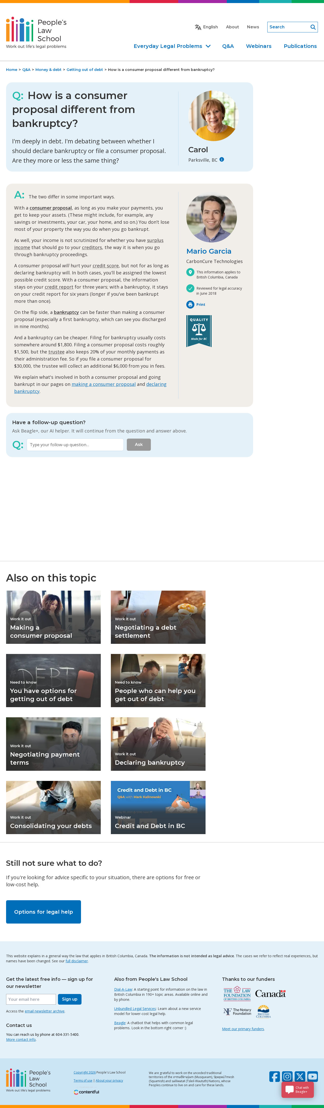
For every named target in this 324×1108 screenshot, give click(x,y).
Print (200, 304)
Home (11, 69)
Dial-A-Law (123, 989)
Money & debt (48, 69)
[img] (221, 159)
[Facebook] (274, 1077)
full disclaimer (77, 961)
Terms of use (83, 1080)
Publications (300, 46)
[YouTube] (312, 1077)
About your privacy (109, 1080)
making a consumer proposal (104, 384)
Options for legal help (43, 912)
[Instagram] (287, 1077)
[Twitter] (300, 1077)
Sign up (69, 999)
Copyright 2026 (85, 1072)
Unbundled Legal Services (135, 1008)
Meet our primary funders (243, 1028)
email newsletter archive (45, 1011)
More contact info (21, 1039)
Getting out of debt (85, 69)
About (232, 27)
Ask (139, 444)
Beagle (120, 1022)
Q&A (228, 46)
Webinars (259, 46)
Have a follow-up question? (49, 422)
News (253, 27)
